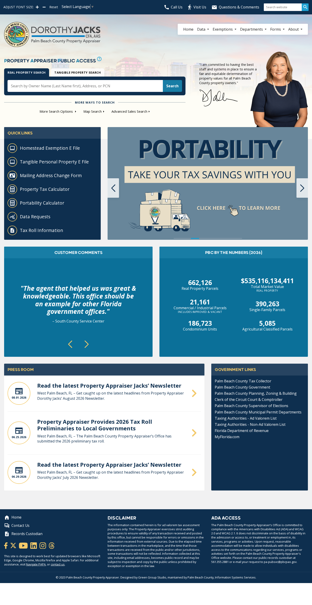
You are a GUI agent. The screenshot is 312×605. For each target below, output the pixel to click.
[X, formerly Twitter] (13, 545)
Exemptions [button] (223, 29)
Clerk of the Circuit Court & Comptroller (249, 399)
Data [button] (201, 29)
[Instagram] (43, 545)
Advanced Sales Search (129, 111)
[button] (113, 188)
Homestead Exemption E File (50, 148)
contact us (58, 564)
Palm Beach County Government (242, 387)
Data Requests (35, 216)
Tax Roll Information (41, 230)
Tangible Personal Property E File (54, 162)
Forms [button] (276, 29)
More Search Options (57, 111)
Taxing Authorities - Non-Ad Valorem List (250, 424)
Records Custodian (26, 533)
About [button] (294, 29)
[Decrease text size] (44, 7)
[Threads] (52, 545)
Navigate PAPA (36, 564)
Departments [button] (252, 29)
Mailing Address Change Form (51, 175)
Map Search (92, 111)
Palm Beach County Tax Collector (243, 381)
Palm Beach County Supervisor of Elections (251, 405)
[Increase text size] (37, 7)
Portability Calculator (42, 203)
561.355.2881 (220, 562)
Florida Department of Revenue (242, 430)
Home (188, 29)
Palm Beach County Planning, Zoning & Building (256, 393)
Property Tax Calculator (44, 189)
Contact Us (20, 525)
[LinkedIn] (34, 545)
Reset (53, 7)
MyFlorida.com (227, 436)
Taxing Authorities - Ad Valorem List (246, 418)
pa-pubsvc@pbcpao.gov (280, 562)
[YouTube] (23, 545)
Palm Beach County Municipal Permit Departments (258, 412)
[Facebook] (6, 545)
